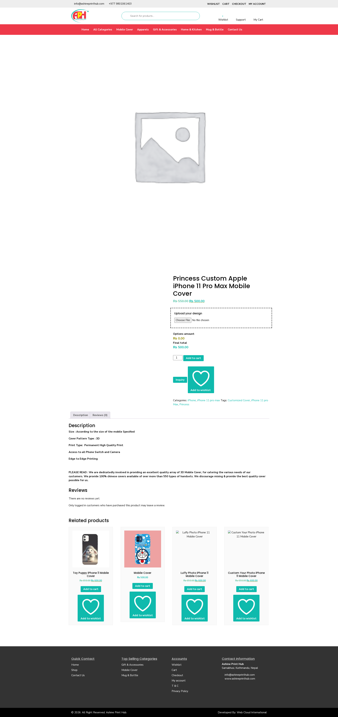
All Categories (102, 29)
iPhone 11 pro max (208, 400)
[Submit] (126, 16)
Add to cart (193, 358)
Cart (226, 4)
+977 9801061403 (120, 3)
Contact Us (235, 29)
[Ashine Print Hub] (80, 16)
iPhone (192, 400)
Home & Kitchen (191, 29)
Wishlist (213, 4)
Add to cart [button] (90, 589)
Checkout (239, 4)
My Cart (258, 19)
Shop (74, 670)
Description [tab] (80, 415)
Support (241, 19)
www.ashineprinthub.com (240, 678)
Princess (184, 404)
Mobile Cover (124, 29)
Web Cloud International (252, 712)
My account (257, 4)
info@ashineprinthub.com (89, 3)
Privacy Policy (180, 691)
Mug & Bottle (215, 29)
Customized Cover (239, 400)
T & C (175, 686)
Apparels (143, 29)
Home (85, 29)
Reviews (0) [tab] (100, 415)
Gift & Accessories (165, 29)
